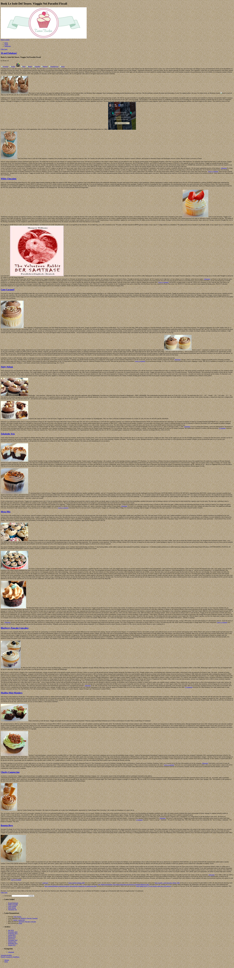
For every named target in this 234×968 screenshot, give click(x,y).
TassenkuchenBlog (6, 955)
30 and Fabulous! (9, 53)
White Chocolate (8, 178)
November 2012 (12, 940)
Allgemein (224, 168)
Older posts (4, 49)
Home (6, 43)
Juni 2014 (11, 930)
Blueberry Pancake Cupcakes (14, 628)
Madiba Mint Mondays (11, 693)
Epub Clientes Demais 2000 (77, 883)
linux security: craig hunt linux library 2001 (167, 883)
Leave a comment (213, 171)
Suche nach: (7, 896)
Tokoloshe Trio (8, 434)
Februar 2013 (12, 937)
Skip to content (5, 39)
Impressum (7, 46)
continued (45, 883)
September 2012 (12, 943)
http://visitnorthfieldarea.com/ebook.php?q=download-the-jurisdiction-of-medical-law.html (71, 886)
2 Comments (188, 687)
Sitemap (6, 960)
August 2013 (12, 935)
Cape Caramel (7, 289)
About (6, 44)
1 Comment (222, 428)
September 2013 (12, 933)
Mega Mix (5, 511)
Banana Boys (7, 825)
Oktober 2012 (12, 942)
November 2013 (12, 932)
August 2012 (12, 945)
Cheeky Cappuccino (10, 772)
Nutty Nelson (7, 367)
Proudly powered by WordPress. (10, 957)
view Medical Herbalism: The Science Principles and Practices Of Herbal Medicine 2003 (123, 884)
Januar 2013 (11, 938)
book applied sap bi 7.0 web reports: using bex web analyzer (153, 886)
